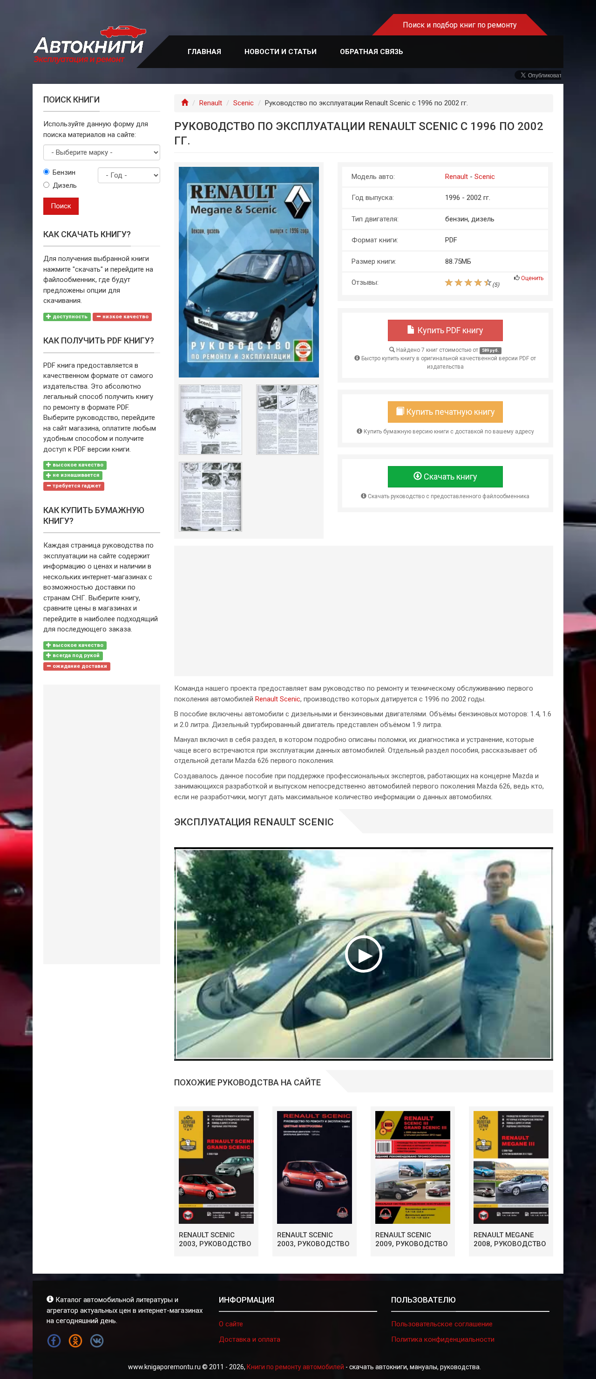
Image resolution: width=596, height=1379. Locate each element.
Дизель (65, 185)
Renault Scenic (277, 699)
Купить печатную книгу (449, 412)
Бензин (64, 172)
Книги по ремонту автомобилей (295, 1367)
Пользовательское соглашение (442, 1324)
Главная (204, 52)
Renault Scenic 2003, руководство (215, 1240)
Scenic (243, 103)
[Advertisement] (363, 611)
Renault (210, 103)
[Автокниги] (89, 45)
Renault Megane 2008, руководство (510, 1240)
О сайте (231, 1324)
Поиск (61, 206)
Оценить (532, 278)
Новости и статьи (280, 52)
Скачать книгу (449, 476)
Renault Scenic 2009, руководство (411, 1240)
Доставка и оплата (249, 1339)
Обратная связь (371, 52)
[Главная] (184, 103)
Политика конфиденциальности (442, 1339)
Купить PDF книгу (449, 330)
